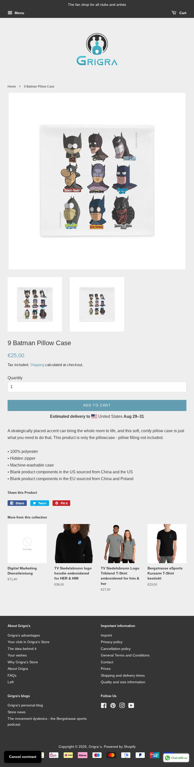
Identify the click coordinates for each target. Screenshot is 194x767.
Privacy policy (112, 642)
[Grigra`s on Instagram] (122, 706)
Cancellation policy (116, 649)
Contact (107, 662)
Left (11, 682)
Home (12, 86)
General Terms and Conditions (125, 655)
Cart (182, 13)
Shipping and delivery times (123, 675)
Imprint (106, 635)
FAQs (12, 675)
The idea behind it (22, 649)
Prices (106, 669)
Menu (19, 13)
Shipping (37, 365)
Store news (17, 712)
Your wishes (17, 655)
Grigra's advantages (24, 635)
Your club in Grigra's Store (29, 642)
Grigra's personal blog (25, 705)
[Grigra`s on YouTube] (131, 706)
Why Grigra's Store (23, 662)
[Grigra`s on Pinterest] (113, 706)
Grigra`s (95, 747)
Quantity (15, 378)
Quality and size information (123, 682)
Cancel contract (22, 757)
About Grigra (18, 669)
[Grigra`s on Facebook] (104, 706)
